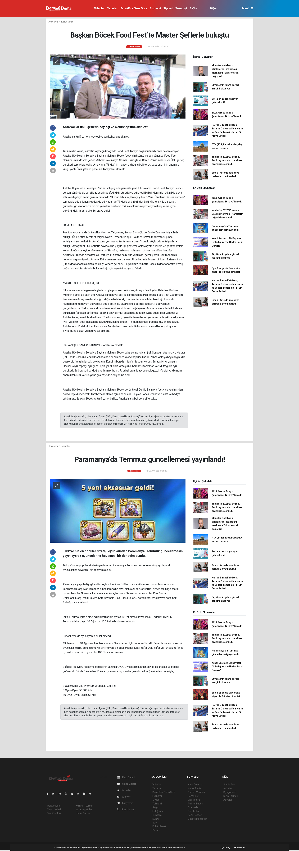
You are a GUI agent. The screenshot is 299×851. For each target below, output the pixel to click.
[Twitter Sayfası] (54, 793)
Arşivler (126, 796)
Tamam (240, 847)
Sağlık (193, 8)
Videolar (99, 8)
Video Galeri (128, 783)
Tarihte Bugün (195, 803)
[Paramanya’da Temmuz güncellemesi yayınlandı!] (117, 510)
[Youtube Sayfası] (67, 793)
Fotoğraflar (158, 811)
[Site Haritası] (85, 793)
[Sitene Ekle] (91, 793)
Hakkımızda (53, 805)
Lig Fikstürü (194, 799)
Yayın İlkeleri (54, 809)
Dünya (155, 818)
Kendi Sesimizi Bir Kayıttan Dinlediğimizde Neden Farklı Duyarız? (227, 242)
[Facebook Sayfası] (49, 793)
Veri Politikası (54, 813)
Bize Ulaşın (127, 809)
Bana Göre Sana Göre (133, 8)
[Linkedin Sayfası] (73, 793)
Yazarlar (112, 8)
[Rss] (79, 793)
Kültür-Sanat (67, 21)
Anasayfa (53, 21)
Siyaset (168, 8)
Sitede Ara (229, 784)
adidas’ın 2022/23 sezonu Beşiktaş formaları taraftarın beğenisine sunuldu (227, 160)
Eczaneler (193, 796)
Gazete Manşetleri (197, 818)
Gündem (157, 815)
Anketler (227, 788)
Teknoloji (181, 8)
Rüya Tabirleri (230, 796)
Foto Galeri (128, 777)
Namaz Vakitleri (196, 792)
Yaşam (156, 830)
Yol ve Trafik (194, 788)
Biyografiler (229, 792)
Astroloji (227, 799)
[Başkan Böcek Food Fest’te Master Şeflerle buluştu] (117, 86)
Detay (227, 847)
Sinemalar (193, 807)
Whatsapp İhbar (84, 809)
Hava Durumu (195, 784)
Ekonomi (155, 8)
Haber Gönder (83, 813)
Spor (154, 822)
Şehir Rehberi (195, 815)
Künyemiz (127, 803)
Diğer (214, 8)
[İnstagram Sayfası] (61, 793)
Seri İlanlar (193, 811)
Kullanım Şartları (84, 805)
